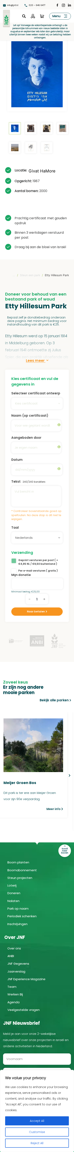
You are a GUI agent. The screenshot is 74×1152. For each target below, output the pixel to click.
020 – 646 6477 (36, 5)
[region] (37, 1111)
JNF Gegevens (18, 963)
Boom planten (18, 862)
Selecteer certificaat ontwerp (35, 393)
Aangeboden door (26, 437)
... (14, 275)
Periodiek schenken (22, 916)
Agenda (13, 1002)
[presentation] (69, 775)
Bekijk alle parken (54, 700)
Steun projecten (19, 878)
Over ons (14, 948)
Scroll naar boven (64, 850)
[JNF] (6, 17)
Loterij (11, 885)
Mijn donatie (21, 575)
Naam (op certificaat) (29, 415)
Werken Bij (15, 994)
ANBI (10, 956)
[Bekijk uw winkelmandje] (41, 16)
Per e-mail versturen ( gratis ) (38, 570)
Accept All (37, 1121)
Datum (17, 459)
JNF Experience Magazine (26, 979)
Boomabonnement (22, 870)
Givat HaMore (42, 171)
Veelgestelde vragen (23, 1010)
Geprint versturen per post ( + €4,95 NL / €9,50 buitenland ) (38, 562)
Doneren (13, 893)
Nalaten (13, 901)
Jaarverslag (16, 971)
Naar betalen (36, 611)
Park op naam (18, 908)
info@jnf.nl (12, 5)
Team (11, 987)
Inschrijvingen (17, 924)
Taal (15, 527)
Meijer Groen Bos (19, 783)
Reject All (37, 1143)
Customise (37, 1132)
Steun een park (30, 275)
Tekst (28, 481)
